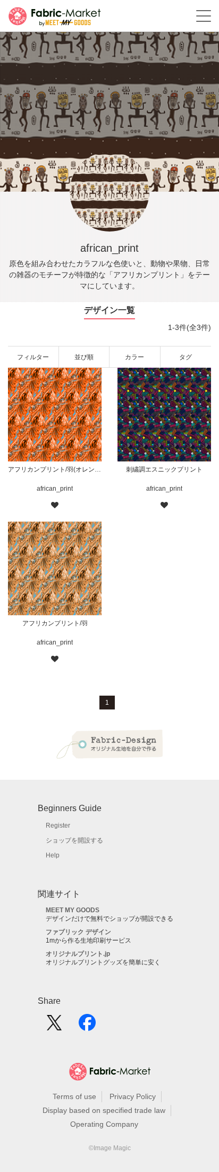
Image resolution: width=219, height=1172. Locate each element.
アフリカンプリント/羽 (55, 623)
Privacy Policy (133, 1096)
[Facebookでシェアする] (87, 1026)
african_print (55, 488)
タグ (185, 357)
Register (58, 825)
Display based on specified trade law (104, 1110)
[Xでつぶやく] (54, 1026)
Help (53, 855)
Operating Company (104, 1124)
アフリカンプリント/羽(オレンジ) (55, 469)
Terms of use (74, 1096)
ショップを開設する (74, 840)
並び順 (84, 357)
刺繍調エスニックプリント (164, 469)
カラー (134, 357)
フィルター (33, 357)
